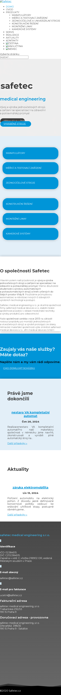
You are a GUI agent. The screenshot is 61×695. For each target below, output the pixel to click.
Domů (10, 6)
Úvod (9, 9)
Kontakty (12, 40)
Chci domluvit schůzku (19, 368)
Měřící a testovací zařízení (30, 18)
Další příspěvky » (17, 443)
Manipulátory (21, 15)
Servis (10, 32)
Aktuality (12, 37)
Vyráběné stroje (15, 123)
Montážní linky (22, 26)
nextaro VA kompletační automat (31, 414)
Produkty (12, 12)
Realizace (12, 34)
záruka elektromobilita (30, 487)
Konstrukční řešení (25, 23)
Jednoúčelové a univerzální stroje (36, 20)
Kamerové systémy (24, 29)
